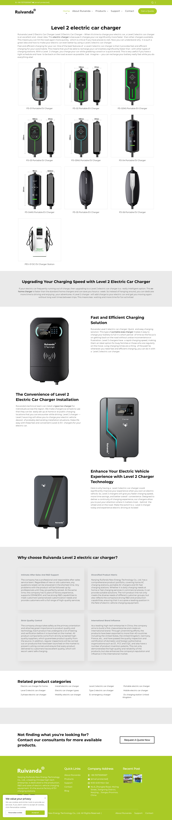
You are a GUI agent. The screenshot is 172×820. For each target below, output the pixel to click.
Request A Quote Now (137, 740)
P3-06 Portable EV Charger (132, 212)
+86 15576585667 (24, 2)
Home (66, 11)
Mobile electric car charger (135, 690)
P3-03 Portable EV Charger (39, 160)
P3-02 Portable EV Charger (86, 108)
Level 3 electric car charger (33, 690)
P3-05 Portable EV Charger (86, 212)
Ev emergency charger (100, 695)
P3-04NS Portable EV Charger (39, 212)
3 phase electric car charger (33, 695)
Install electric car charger (67, 686)
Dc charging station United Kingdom (136, 696)
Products (100, 11)
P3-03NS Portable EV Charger (86, 160)
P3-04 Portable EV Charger (132, 160)
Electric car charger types (67, 690)
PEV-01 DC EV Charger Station (39, 264)
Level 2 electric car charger (101, 686)
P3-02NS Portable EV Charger (132, 108)
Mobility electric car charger (68, 695)
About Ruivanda (81, 11)
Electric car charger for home (34, 686)
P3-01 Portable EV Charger (39, 108)
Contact (129, 11)
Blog (66, 791)
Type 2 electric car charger (101, 690)
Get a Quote (147, 11)
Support (115, 11)
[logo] (25, 11)
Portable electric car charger (136, 686)
